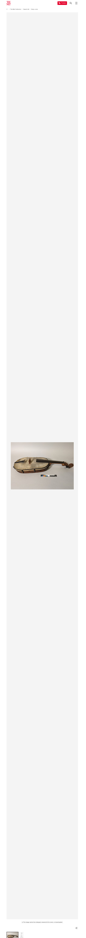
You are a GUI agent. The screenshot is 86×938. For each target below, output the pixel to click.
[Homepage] (9, 3)
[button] (76, 928)
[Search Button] (70, 3)
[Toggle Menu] (76, 3)
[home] (7, 9)
